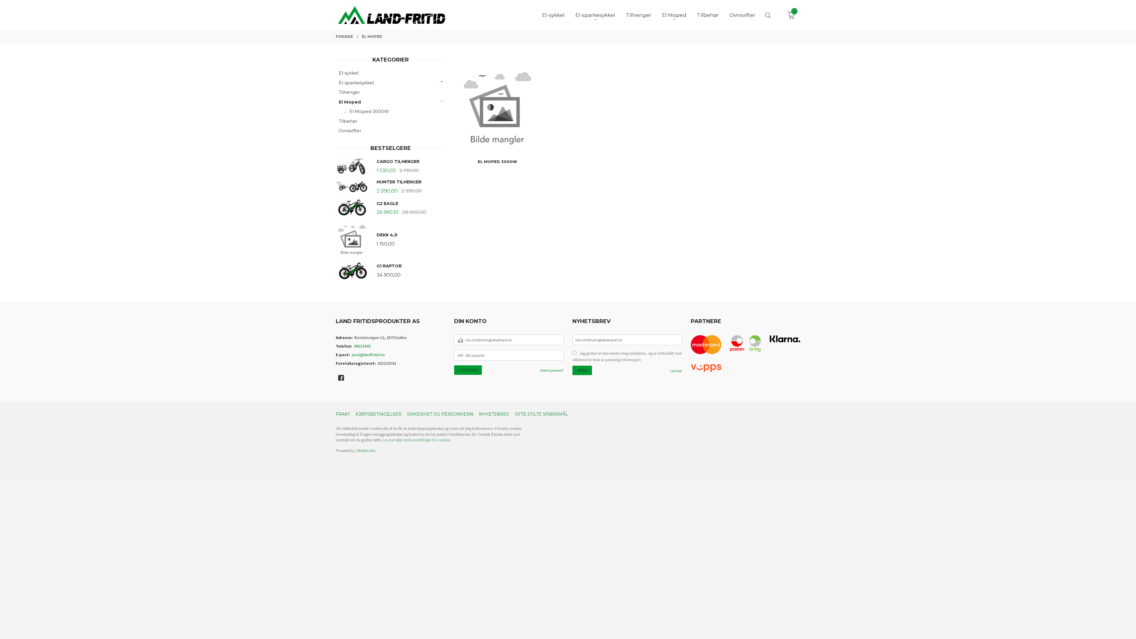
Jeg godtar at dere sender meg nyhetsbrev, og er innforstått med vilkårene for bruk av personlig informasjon (627, 356)
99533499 (362, 346)
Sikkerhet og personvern (440, 414)
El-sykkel (349, 73)
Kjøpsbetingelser (378, 414)
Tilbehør (348, 121)
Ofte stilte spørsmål (541, 414)
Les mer (676, 371)
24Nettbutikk (365, 450)
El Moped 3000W (369, 111)
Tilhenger (349, 92)
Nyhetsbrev (494, 414)
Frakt (343, 414)
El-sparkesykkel (356, 82)
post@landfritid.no (368, 354)
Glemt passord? (552, 370)
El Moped (350, 102)
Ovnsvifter (350, 130)
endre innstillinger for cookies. (427, 440)
